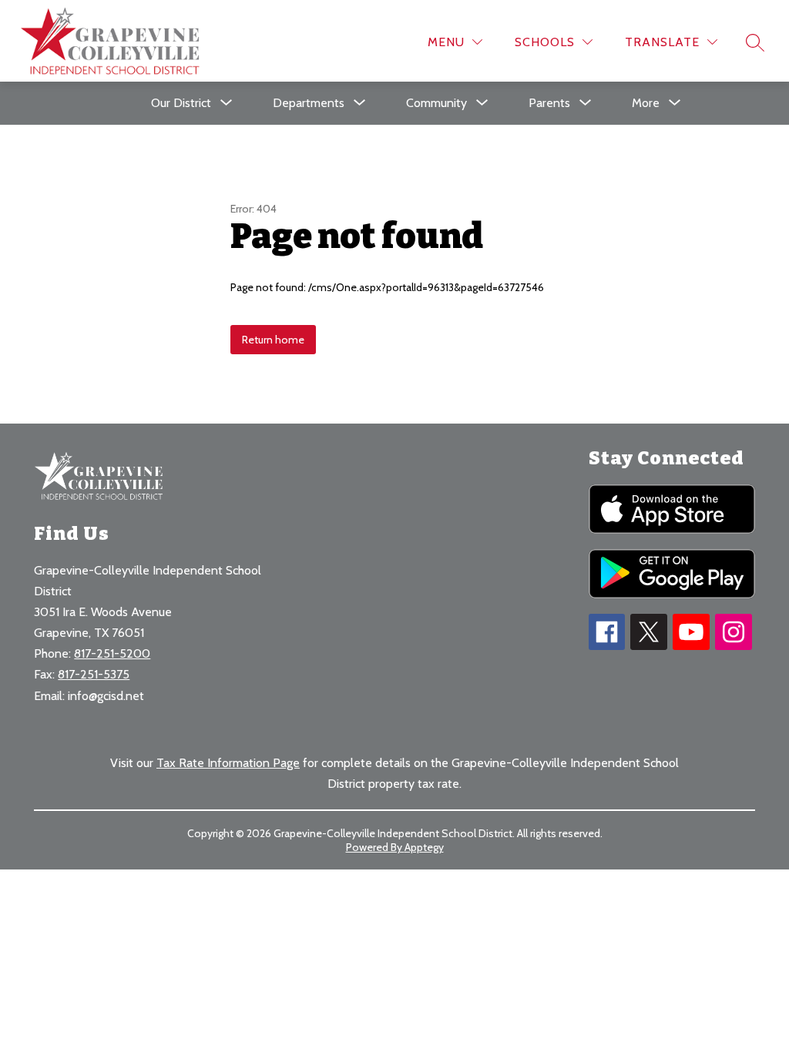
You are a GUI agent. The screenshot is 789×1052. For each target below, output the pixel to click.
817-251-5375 (93, 674)
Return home (273, 340)
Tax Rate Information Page (228, 762)
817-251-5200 (112, 653)
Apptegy (424, 847)
